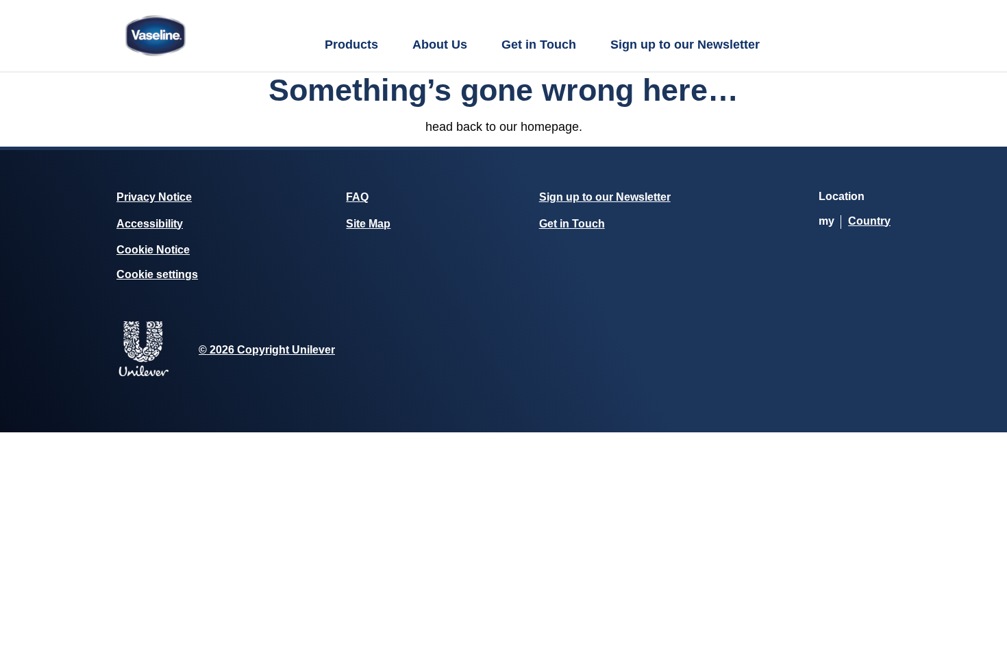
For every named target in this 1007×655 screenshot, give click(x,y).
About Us (439, 44)
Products (351, 44)
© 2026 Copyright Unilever (267, 350)
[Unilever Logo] (143, 374)
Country (869, 221)
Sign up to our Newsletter (685, 44)
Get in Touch (538, 44)
